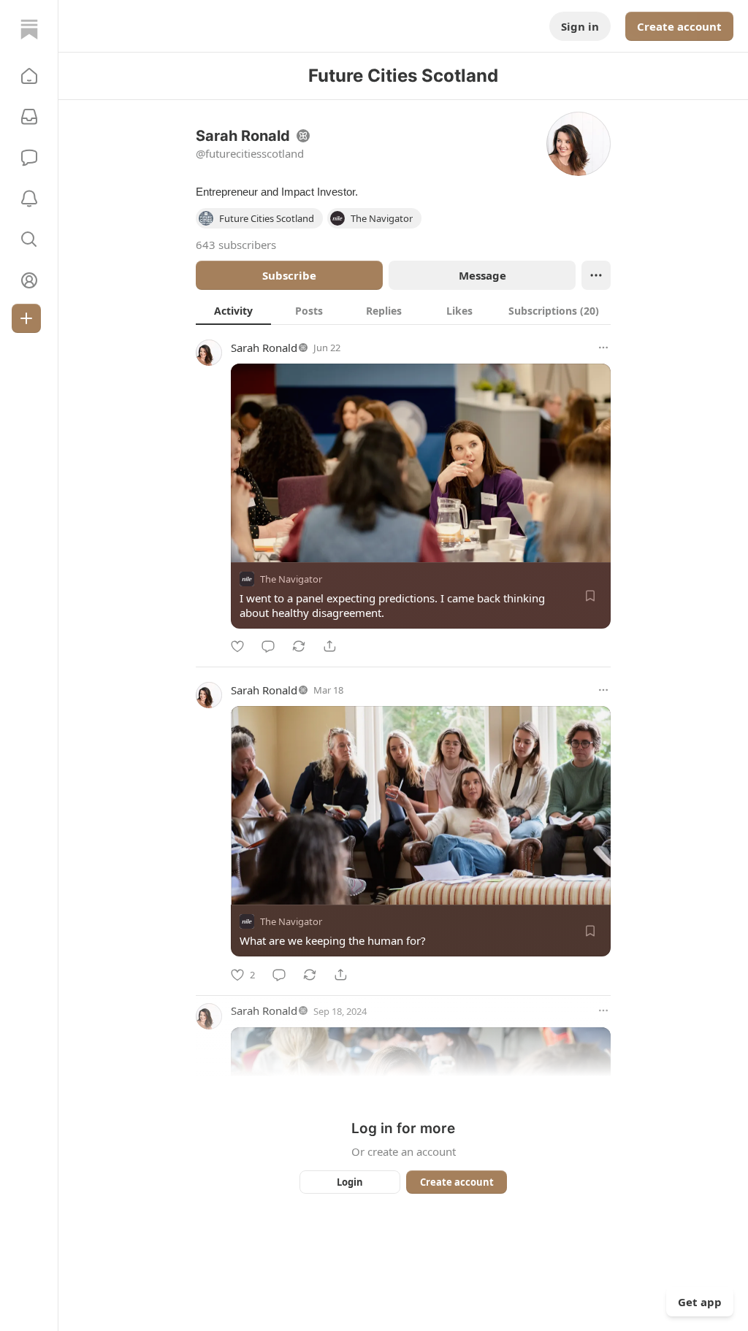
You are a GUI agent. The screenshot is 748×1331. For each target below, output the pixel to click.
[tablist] (403, 310)
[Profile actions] (596, 275)
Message (482, 275)
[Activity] (29, 198)
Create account (679, 26)
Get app (700, 1301)
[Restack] (298, 646)
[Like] (237, 646)
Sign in (580, 26)
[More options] (603, 347)
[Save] (590, 595)
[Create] (26, 318)
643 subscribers (236, 244)
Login (350, 1182)
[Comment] (268, 646)
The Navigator (291, 579)
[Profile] (29, 280)
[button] (29, 75)
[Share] (329, 646)
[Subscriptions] (29, 116)
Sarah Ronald (264, 347)
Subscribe (289, 275)
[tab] (233, 310)
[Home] (29, 29)
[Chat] (29, 157)
